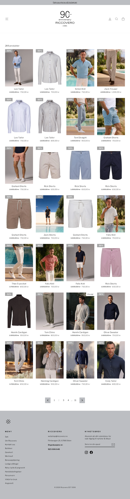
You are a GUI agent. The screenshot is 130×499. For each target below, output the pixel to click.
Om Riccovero (11, 441)
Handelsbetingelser (13, 472)
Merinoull (9, 456)
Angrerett (9, 483)
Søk (6, 437)
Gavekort (9, 452)
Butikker (8, 448)
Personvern (10, 475)
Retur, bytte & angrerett (15, 468)
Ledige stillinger (12, 464)
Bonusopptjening (12, 460)
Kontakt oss (10, 444)
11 (75, 400)
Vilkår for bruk (11, 479)
